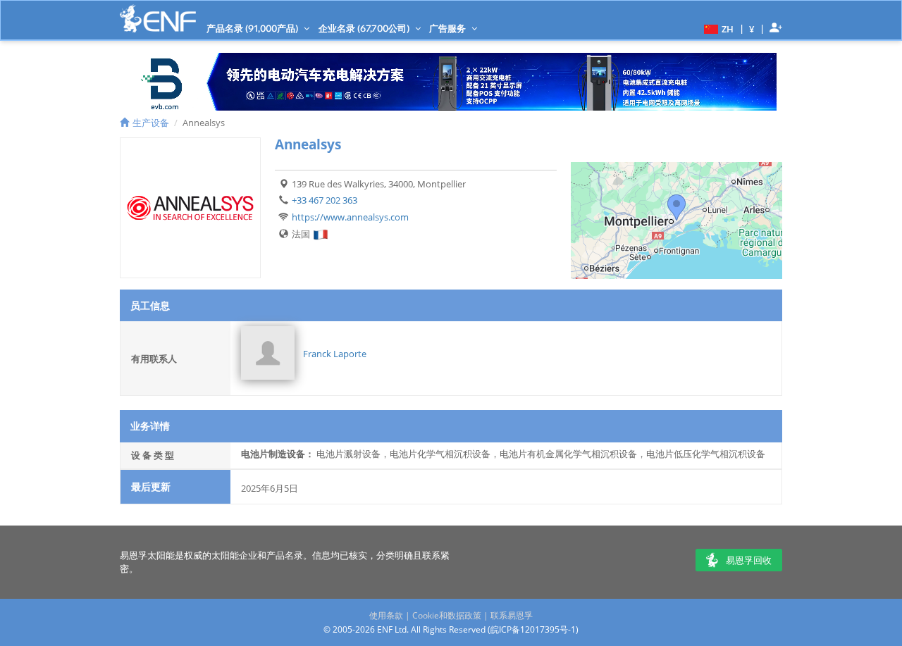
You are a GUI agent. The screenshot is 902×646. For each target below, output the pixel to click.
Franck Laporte (334, 353)
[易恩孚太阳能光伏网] (158, 18)
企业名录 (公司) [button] (365, 28)
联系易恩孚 (511, 615)
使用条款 (386, 615)
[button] (717, 28)
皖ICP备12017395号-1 (533, 629)
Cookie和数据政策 (446, 615)
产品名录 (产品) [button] (253, 28)
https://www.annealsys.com (350, 217)
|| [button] (752, 28)
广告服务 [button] (448, 28)
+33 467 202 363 (324, 200)
